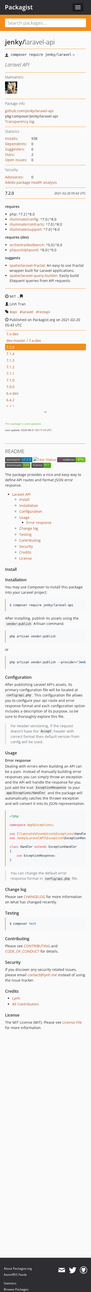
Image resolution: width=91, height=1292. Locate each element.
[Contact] (61, 1270)
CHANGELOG (34, 896)
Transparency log (19, 121)
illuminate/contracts (27, 224)
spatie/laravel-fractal (27, 265)
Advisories (13, 177)
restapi (44, 311)
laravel (27, 311)
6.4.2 (10, 399)
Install (24, 499)
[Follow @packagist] (72, 1270)
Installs (11, 138)
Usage (24, 517)
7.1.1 (10, 373)
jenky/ (15, 41)
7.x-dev (12, 334)
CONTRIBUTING (37, 945)
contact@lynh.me (42, 974)
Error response (39, 522)
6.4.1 (10, 406)
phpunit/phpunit (24, 249)
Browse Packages (16, 1289)
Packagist (19, 7)
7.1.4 (10, 353)
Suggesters (14, 149)
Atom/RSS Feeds (15, 1274)
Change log (28, 528)
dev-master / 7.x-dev (23, 340)
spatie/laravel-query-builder (33, 275)
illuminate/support (25, 229)
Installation (28, 505)
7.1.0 (10, 380)
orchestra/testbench (27, 244)
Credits (25, 552)
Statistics (10, 1283)
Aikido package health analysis (31, 182)
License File (72, 1022)
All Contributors (25, 1004)
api (14, 311)
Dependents (15, 143)
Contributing (30, 540)
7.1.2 (10, 367)
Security (26, 546)
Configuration (30, 511)
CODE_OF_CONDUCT (22, 951)
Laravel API (21, 494)
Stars (9, 154)
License (25, 558)
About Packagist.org (18, 1268)
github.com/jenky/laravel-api (29, 110)
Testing (25, 534)
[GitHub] (83, 1270)
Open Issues (15, 159)
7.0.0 (10, 386)
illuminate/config (24, 219)
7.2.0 (10, 347)
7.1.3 (10, 360)
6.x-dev (12, 393)
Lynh (16, 998)
